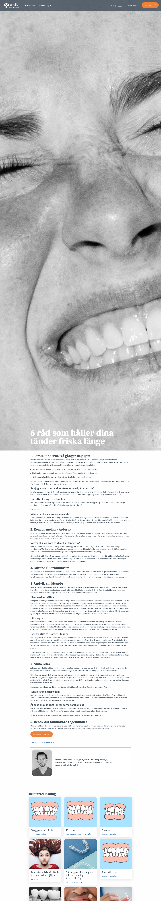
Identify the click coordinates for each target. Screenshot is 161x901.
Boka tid (148, 5)
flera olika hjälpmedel (110, 533)
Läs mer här (35, 509)
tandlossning (64, 460)
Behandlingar (45, 5)
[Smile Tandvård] (12, 5)
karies (53, 460)
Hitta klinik (30, 5)
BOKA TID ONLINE (41, 734)
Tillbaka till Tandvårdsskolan (42, 742)
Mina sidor (132, 5)
